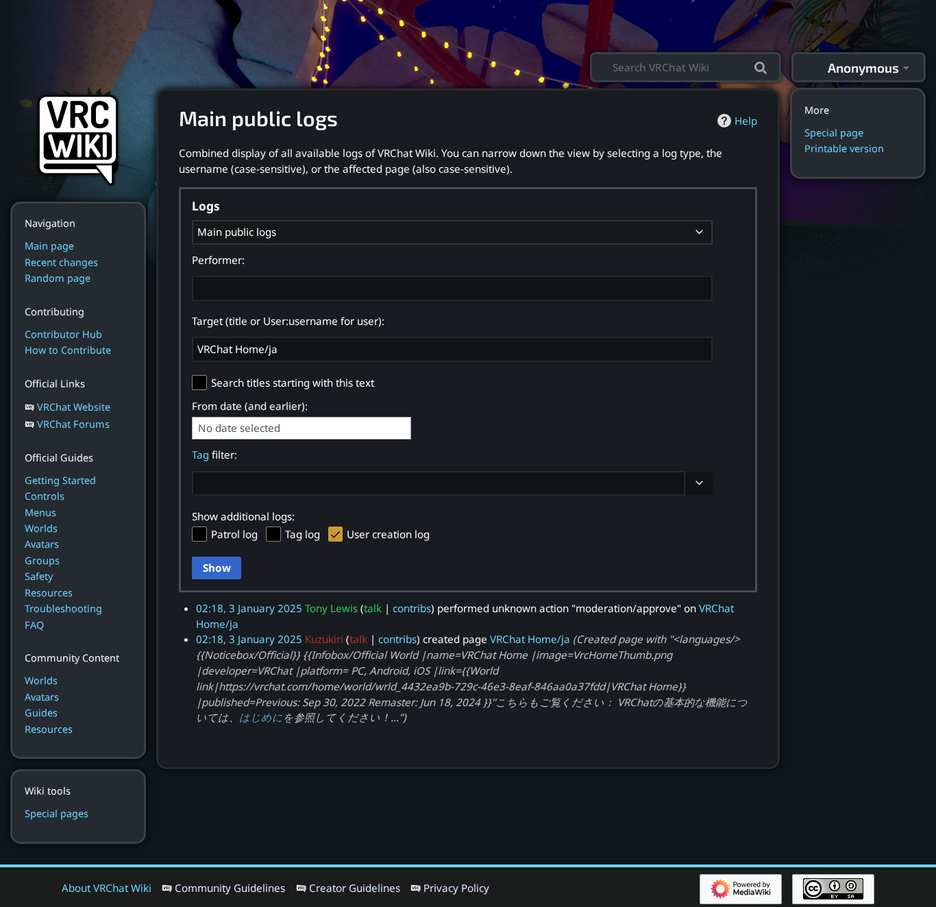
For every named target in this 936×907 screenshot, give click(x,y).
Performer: (218, 260)
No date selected (239, 428)
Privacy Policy (456, 888)
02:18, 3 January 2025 (249, 608)
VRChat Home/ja (530, 639)
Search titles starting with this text (292, 382)
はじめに (261, 717)
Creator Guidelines (354, 888)
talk (373, 608)
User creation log (388, 534)
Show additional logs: (243, 516)
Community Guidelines (230, 888)
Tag (200, 454)
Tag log (302, 534)
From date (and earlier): (250, 406)
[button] (699, 483)
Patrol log (234, 534)
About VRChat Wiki (106, 888)
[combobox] (452, 232)
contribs (412, 608)
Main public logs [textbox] (236, 232)
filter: (214, 454)
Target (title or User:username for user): (288, 321)
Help (746, 121)
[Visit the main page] (78, 138)
